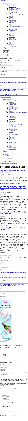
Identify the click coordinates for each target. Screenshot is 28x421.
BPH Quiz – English (13, 11)
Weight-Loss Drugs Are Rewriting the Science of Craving (13, 82)
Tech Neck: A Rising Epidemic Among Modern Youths (12, 291)
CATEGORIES (9, 25)
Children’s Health (13, 29)
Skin (10, 42)
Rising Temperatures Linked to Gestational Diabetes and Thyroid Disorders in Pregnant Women (13, 188)
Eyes (10, 34)
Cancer (10, 27)
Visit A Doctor (6, 50)
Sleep (10, 24)
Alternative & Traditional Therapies (17, 26)
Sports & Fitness (12, 21)
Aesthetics (11, 17)
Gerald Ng (3, 192)
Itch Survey (11, 5)
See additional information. (6, 385)
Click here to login (12, 419)
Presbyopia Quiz (12, 103)
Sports (10, 43)
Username (4, 395)
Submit (15, 388)
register (19, 412)
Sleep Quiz (11, 106)
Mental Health (12, 38)
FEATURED (9, 13)
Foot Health (11, 22)
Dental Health (12, 30)
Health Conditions (7, 3)
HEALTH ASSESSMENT (12, 4)
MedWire (5, 48)
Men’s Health (12, 18)
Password (4, 398)
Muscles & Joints (12, 39)
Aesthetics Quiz (12, 7)
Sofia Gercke (3, 174)
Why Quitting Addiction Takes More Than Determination (13, 77)
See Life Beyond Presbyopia (15, 124)
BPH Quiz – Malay (13, 12)
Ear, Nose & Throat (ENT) (15, 33)
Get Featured (9, 158)
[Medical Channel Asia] (5, 97)
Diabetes (11, 31)
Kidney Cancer (12, 117)
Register (7, 54)
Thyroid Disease (12, 44)
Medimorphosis (6, 51)
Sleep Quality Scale (13, 9)
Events (4, 47)
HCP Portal (5, 52)
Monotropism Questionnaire (15, 8)
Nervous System (12, 41)
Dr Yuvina (3, 216)
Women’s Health (12, 20)
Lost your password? (6, 406)
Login (7, 55)
